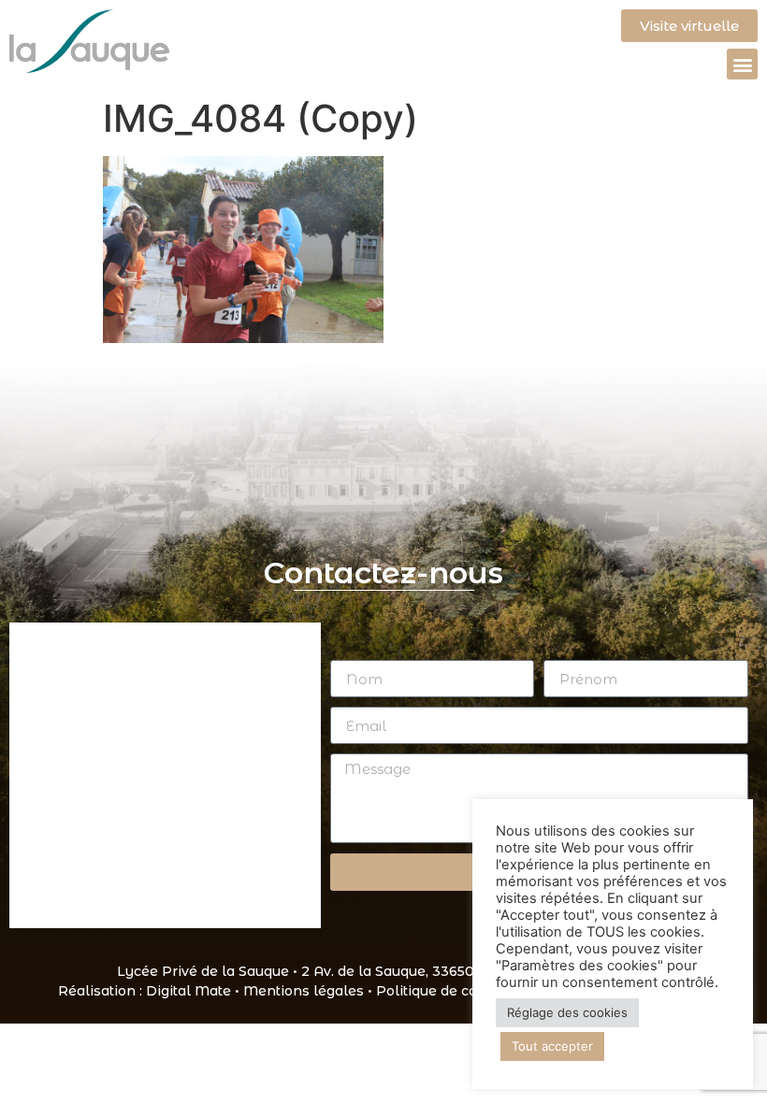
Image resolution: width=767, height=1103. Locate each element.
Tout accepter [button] (552, 1046)
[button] (742, 64)
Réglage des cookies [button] (567, 1012)
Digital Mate (188, 990)
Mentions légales (303, 990)
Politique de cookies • (451, 990)
